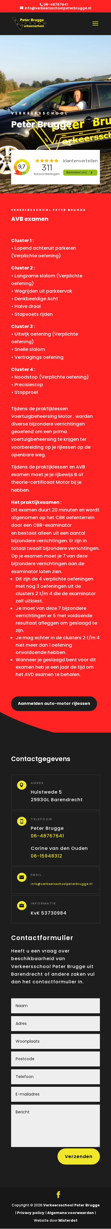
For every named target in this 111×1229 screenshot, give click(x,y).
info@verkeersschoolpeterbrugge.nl (62, 884)
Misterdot (67, 1220)
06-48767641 (47, 836)
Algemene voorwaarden (70, 1212)
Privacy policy (30, 1212)
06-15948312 (46, 856)
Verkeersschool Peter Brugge (71, 1205)
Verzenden (78, 1156)
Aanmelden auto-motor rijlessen (54, 703)
